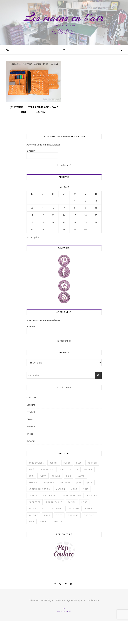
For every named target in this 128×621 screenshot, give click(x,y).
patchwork (50, 495)
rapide (72, 502)
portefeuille (54, 502)
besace (54, 463)
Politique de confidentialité (86, 600)
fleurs (56, 476)
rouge (32, 508)
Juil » (36, 237)
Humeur (31, 426)
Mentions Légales (64, 600)
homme (33, 482)
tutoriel (89, 515)
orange (33, 495)
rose (84, 502)
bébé (31, 469)
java (78, 482)
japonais (65, 482)
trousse (73, 515)
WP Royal (48, 600)
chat (62, 469)
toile (47, 515)
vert (31, 521)
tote (59, 515)
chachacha (46, 469)
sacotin (57, 508)
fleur (43, 476)
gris (68, 476)
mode (74, 489)
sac (44, 508)
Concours (32, 397)
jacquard (48, 482)
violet (44, 521)
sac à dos (73, 508)
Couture (31, 404)
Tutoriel (31, 440)
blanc (67, 463)
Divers (30, 419)
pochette (34, 502)
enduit (88, 469)
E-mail (31, 150)
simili (88, 508)
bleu (79, 463)
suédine (33, 515)
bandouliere (36, 463)
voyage (58, 521)
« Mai (29, 237)
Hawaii (81, 476)
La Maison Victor (39, 489)
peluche (92, 495)
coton (74, 469)
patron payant (72, 495)
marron (60, 489)
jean (89, 482)
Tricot (30, 433)
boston (92, 463)
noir (86, 489)
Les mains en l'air (64, 17)
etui (31, 476)
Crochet (31, 411)
